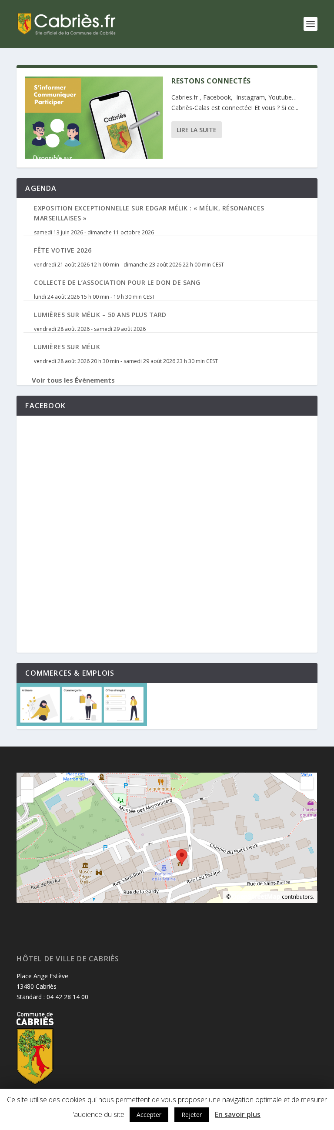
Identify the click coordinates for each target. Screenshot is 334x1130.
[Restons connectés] (94, 118)
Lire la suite (197, 130)
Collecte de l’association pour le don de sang (117, 282)
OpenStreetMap (256, 896)
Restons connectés (211, 81)
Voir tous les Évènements (73, 380)
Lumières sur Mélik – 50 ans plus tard (100, 314)
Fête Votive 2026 (62, 250)
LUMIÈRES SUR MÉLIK (67, 347)
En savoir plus (238, 1114)
